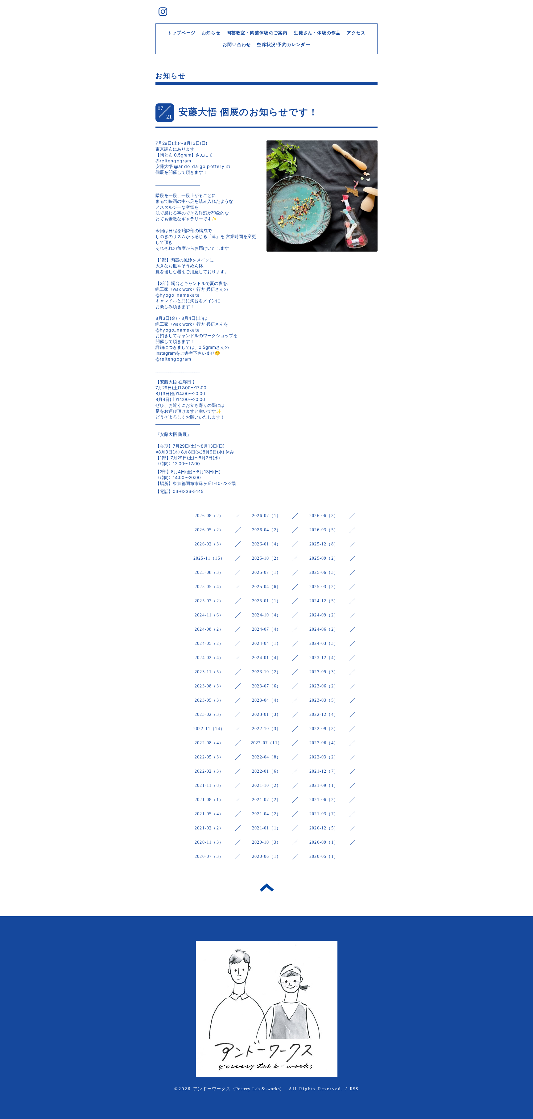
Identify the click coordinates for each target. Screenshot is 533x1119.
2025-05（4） (209, 586)
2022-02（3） (209, 771)
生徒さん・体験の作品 (317, 33)
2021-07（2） (266, 799)
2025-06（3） (323, 572)
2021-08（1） (209, 799)
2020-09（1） (323, 842)
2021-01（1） (266, 828)
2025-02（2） (209, 601)
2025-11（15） (209, 558)
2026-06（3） (323, 515)
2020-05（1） (323, 856)
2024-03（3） (323, 643)
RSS (354, 1089)
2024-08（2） (209, 629)
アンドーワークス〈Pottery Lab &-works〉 (238, 1089)
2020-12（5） (323, 828)
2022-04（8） (266, 757)
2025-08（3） (209, 572)
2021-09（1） (323, 785)
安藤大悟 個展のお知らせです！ (248, 112)
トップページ (181, 33)
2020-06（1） (266, 856)
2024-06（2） (323, 629)
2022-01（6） (266, 771)
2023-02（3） (209, 714)
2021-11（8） (209, 785)
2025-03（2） (323, 586)
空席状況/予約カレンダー (283, 44)
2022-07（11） (266, 743)
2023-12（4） (323, 657)
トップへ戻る (267, 887)
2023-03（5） (323, 700)
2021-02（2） (209, 828)
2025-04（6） (266, 586)
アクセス (356, 33)
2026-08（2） (209, 515)
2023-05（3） (209, 700)
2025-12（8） (323, 544)
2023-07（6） (266, 686)
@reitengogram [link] (173, 160)
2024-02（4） (209, 657)
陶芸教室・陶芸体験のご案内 (257, 33)
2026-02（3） (209, 544)
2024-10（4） (266, 615)
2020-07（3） (209, 856)
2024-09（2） (323, 615)
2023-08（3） (209, 686)
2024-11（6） (209, 615)
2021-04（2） (266, 814)
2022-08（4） (209, 743)
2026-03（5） (323, 530)
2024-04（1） (266, 643)
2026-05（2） (209, 530)
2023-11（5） (209, 672)
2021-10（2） (266, 785)
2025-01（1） (266, 601)
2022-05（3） (209, 757)
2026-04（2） (266, 530)
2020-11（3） (209, 842)
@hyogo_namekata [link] (177, 295)
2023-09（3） (323, 672)
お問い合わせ (237, 44)
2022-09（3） (323, 728)
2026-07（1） (266, 515)
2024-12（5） (323, 601)
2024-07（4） (266, 629)
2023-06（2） (323, 686)
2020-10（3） (266, 842)
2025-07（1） (266, 572)
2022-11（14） (209, 728)
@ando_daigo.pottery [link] (199, 166)
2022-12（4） (323, 714)
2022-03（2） (323, 757)
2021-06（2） (323, 799)
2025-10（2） (266, 558)
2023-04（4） (266, 700)
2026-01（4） (266, 544)
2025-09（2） (323, 558)
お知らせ (211, 33)
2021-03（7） (323, 814)
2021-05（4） (209, 814)
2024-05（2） (209, 643)
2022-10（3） (266, 728)
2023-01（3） (266, 714)
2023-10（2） (266, 672)
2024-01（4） (266, 657)
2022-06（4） (323, 743)
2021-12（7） (323, 771)
